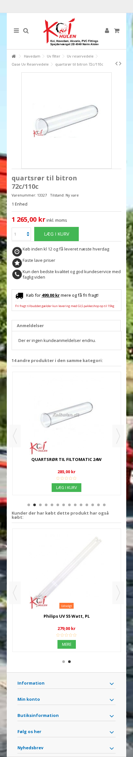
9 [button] (75, 505)
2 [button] (34, 505)
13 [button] (98, 505)
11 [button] (87, 505)
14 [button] (104, 505)
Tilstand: (57, 195)
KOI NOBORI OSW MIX (66, 616)
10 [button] (81, 505)
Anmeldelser (30, 325)
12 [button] (92, 505)
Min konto (28, 699)
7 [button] (63, 505)
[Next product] (120, 63)
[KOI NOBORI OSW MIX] (66, 572)
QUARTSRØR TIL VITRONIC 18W (66, 459)
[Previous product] (116, 63)
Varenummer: (24, 195)
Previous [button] (15, 436)
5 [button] (52, 505)
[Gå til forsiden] (13, 56)
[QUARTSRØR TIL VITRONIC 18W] (66, 415)
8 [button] (69, 505)
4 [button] (46, 505)
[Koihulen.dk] (66, 31)
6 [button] (57, 505)
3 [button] (40, 505)
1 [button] (28, 505)
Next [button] (118, 436)
